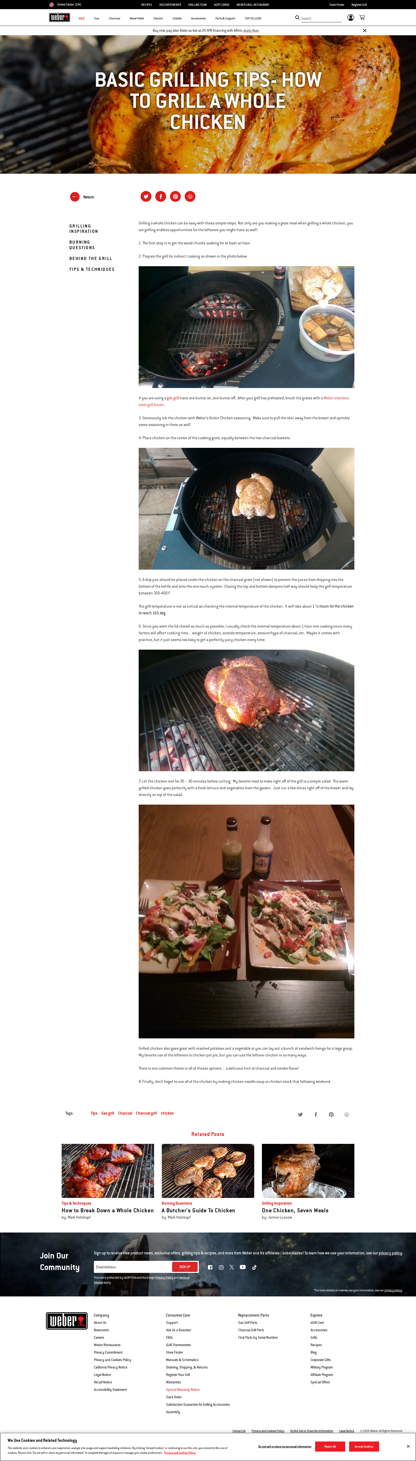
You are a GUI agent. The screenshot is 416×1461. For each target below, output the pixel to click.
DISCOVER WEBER (170, 5)
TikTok (254, 1267)
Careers (99, 1337)
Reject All (330, 1446)
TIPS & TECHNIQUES (92, 269)
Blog (314, 1352)
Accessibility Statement (110, 1389)
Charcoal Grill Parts (251, 1330)
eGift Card (317, 1322)
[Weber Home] (59, 17)
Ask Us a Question (178, 1330)
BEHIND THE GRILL (90, 258)
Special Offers (320, 1382)
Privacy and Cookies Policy (112, 1360)
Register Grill (359, 5)
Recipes (316, 1345)
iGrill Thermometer (178, 1345)
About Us (100, 1322)
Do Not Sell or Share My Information (311, 1431)
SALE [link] (81, 18)
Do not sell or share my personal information (284, 1446)
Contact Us (239, 1431)
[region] (208, 1447)
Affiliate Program (322, 1375)
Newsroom (101, 1330)
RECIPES (146, 5)
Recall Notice (103, 1382)
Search (306, 18)
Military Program (322, 1367)
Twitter (231, 1267)
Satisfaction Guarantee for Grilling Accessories (198, 1404)
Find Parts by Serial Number (258, 1337)
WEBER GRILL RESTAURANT (253, 5)
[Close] (365, 30)
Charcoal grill (146, 1113)
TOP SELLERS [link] (253, 18)
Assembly (173, 1412)
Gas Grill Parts (247, 1322)
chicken (167, 1113)
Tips (94, 1113)
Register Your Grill (178, 1375)
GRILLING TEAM (197, 5)
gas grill (173, 398)
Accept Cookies (364, 1446)
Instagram (221, 1267)
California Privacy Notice (110, 1367)
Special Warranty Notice (183, 1389)
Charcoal (125, 1113)
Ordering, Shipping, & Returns (187, 1367)
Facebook (210, 1267)
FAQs (169, 1337)
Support (172, 1322)
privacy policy (393, 1290)
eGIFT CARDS (221, 5)
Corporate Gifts (321, 1360)
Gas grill (107, 1113)
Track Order (174, 1397)
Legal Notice (102, 1375)
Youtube (242, 1267)
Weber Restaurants (107, 1345)
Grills (314, 1337)
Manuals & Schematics (182, 1360)
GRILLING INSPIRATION (83, 228)
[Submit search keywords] (297, 17)
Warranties (173, 1382)
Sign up (184, 1267)
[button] (102, 18)
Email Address (106, 1267)
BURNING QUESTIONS (82, 244)
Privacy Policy (164, 1278)
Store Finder (336, 5)
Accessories (319, 1330)
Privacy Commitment (108, 1352)
